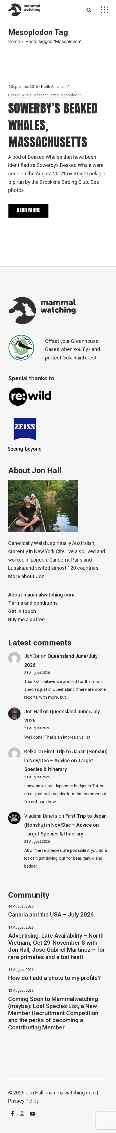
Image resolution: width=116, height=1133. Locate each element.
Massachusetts (46, 95)
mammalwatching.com (71, 1092)
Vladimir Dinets (40, 816)
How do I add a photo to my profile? (54, 978)
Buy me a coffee (26, 619)
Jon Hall (33, 711)
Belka (30, 751)
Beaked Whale (20, 95)
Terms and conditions (33, 603)
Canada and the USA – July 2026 (51, 914)
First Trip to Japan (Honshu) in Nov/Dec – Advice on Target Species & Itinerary (66, 760)
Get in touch (22, 611)
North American (53, 86)
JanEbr (32, 656)
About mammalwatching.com (41, 594)
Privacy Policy (23, 1101)
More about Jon (26, 576)
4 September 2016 (23, 86)
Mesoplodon (71, 95)
